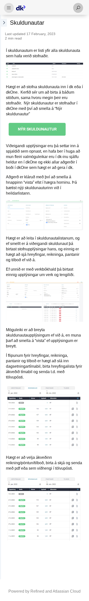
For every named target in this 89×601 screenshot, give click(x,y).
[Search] (78, 8)
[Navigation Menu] (9, 8)
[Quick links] (42, 8)
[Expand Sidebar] (3, 297)
